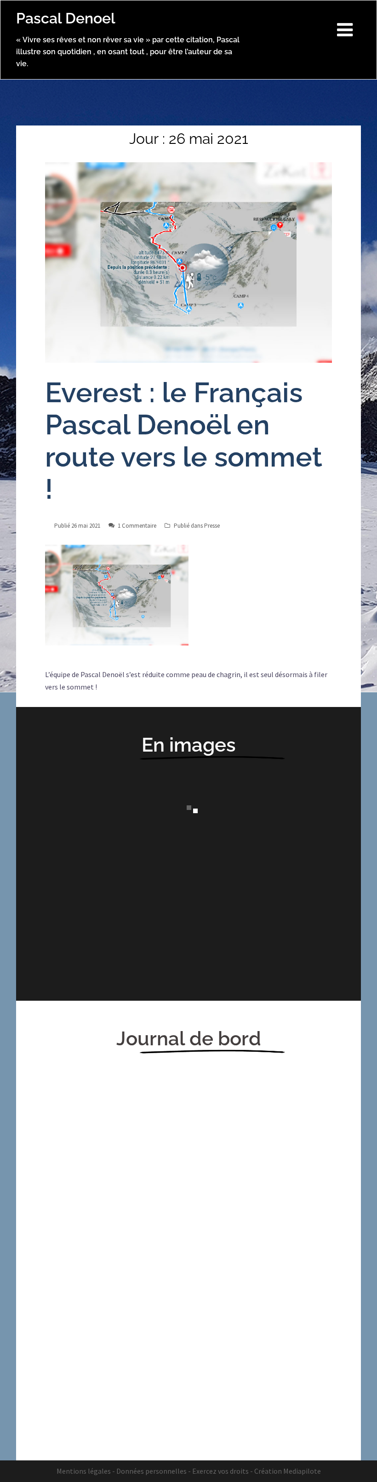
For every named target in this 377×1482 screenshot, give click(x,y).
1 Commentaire (137, 526)
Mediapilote (302, 1471)
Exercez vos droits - (222, 1471)
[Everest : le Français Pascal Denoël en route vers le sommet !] (188, 261)
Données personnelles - (153, 1471)
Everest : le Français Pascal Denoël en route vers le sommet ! (183, 440)
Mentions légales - (86, 1471)
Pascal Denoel (65, 18)
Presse (212, 526)
